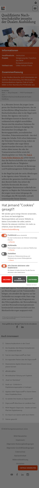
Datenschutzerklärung (10, 229)
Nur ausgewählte (19, 279)
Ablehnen (7, 279)
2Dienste (11, 250)
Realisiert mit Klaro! (32, 285)
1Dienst (11, 260)
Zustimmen (32, 279)
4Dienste (11, 241)
